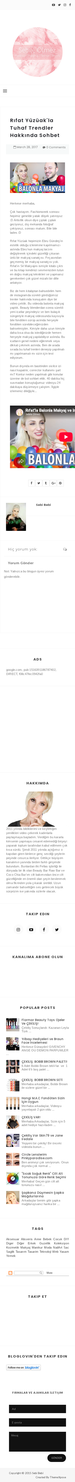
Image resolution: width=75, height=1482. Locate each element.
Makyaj (25, 1247)
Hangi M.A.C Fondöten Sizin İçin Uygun (43, 1100)
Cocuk (57, 1239)
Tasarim (33, 1251)
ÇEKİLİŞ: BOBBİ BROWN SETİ (42, 1080)
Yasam (64, 1251)
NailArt (57, 1247)
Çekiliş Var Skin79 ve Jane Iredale (42, 1137)
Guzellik (44, 1243)
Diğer (20, 1243)
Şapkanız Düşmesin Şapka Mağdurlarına (43, 1194)
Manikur (37, 1247)
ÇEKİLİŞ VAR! (31, 1117)
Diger (10, 1243)
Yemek (11, 1255)
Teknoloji (45, 1251)
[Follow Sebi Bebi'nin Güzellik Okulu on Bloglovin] (23, 1367)
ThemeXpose (58, 1477)
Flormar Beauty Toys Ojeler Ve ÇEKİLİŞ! (43, 1022)
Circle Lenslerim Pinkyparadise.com (37, 1156)
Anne (37, 1239)
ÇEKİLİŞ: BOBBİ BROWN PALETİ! (44, 1062)
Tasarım (21, 1251)
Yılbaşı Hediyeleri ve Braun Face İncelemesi (42, 1041)
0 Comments (56, 147)
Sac (66, 1247)
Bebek (47, 1239)
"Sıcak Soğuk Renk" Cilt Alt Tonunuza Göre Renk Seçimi (44, 1175)
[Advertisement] (37, 725)
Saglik (10, 1251)
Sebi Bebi (37, 1473)
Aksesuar (12, 1239)
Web (55, 1251)
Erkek (32, 1243)
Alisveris (27, 1239)
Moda (48, 1247)
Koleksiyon (61, 1243)
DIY (66, 1239)
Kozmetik (12, 1247)
